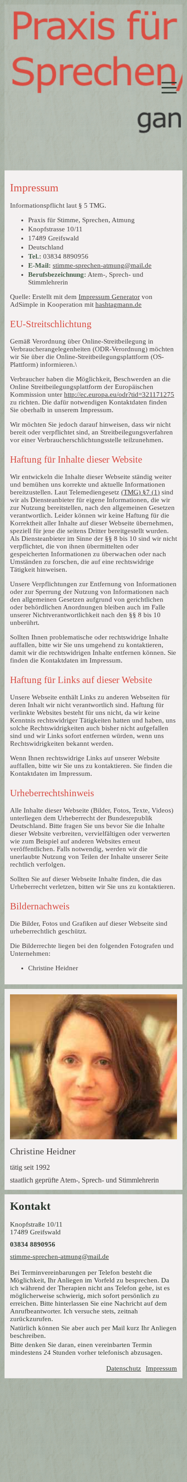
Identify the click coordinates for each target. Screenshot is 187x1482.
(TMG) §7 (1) (140, 492)
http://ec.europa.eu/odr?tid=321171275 (119, 394)
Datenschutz (123, 1368)
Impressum (161, 1368)
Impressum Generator (109, 296)
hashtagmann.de (118, 304)
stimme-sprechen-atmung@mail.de (102, 265)
